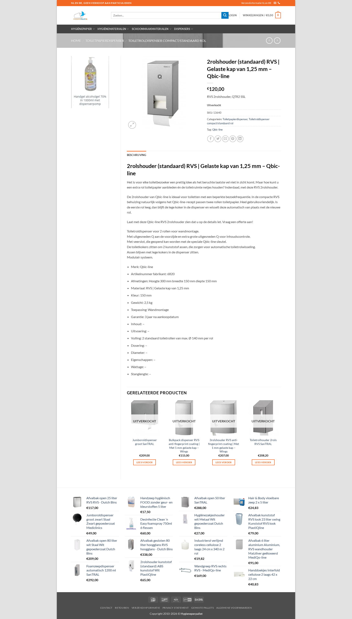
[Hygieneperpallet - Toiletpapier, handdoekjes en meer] (88, 15)
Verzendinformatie (146, 607)
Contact (106, 607)
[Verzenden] (224, 15)
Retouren (122, 607)
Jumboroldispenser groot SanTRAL (144, 442)
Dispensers (182, 29)
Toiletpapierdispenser (105, 41)
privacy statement (176, 607)
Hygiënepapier (81, 29)
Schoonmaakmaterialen (150, 29)
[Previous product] (277, 40)
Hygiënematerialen (112, 29)
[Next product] (269, 40)
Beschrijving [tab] (136, 155)
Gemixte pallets (202, 607)
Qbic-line (217, 129)
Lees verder (144, 462)
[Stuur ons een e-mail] (275, 3)
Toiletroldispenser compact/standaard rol (167, 41)
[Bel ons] (279, 3)
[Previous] (127, 436)
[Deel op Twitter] (217, 138)
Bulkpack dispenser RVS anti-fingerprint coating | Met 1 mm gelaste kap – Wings (184, 445)
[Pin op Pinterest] (232, 138)
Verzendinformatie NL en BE (256, 2)
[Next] (281, 436)
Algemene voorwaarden (234, 607)
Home (76, 41)
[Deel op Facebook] (210, 138)
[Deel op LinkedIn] (240, 138)
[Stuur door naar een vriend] (225, 138)
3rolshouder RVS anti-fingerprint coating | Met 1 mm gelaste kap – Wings (223, 445)
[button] (233, 15)
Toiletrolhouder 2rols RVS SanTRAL (263, 442)
